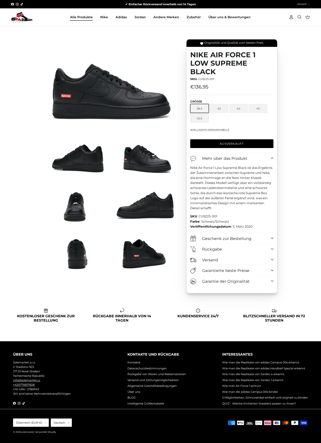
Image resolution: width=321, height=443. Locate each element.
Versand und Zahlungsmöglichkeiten (153, 380)
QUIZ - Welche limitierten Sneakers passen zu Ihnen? (259, 403)
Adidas (121, 17)
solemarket (27, 432)
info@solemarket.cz (26, 380)
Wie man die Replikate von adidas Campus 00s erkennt (260, 362)
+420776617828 (24, 384)
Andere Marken (166, 17)
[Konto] (291, 17)
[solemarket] (22, 17)
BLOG (131, 397)
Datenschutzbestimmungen (147, 368)
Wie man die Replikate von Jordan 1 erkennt (252, 380)
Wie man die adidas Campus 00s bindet (250, 392)
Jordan (140, 17)
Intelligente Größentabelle (209, 130)
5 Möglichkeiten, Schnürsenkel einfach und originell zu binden (265, 397)
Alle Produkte (81, 17)
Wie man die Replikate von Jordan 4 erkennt (253, 374)
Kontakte (133, 362)
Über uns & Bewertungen (229, 17)
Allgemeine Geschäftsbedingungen (152, 386)
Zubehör (194, 17)
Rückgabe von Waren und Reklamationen (156, 374)
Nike (104, 17)
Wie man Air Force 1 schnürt (241, 386)
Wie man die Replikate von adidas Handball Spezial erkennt (263, 368)
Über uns (133, 392)
